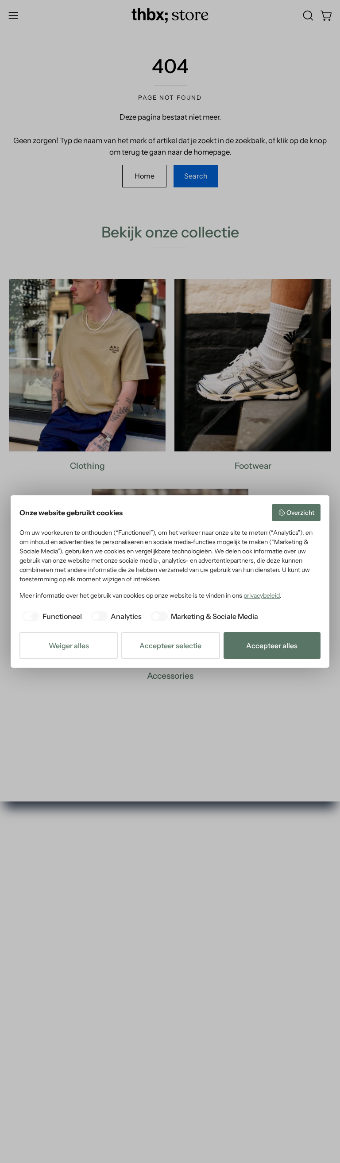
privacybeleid (261, 595)
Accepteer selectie (170, 645)
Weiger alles (69, 645)
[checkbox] (50, 616)
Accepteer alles (272, 645)
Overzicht (300, 513)
